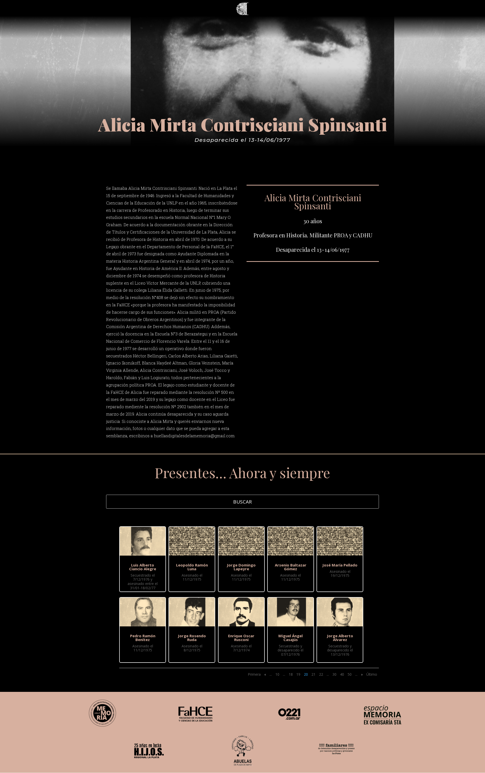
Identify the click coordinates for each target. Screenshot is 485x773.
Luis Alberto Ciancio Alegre (142, 566)
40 (342, 674)
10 (277, 674)
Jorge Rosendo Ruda (192, 637)
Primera (254, 674)
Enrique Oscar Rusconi (241, 637)
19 (298, 674)
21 (313, 674)
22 (321, 674)
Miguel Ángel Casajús (290, 637)
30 (334, 674)
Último (371, 674)
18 (291, 674)
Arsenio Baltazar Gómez (290, 566)
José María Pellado (339, 564)
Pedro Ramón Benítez (142, 637)
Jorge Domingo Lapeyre (241, 566)
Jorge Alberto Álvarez (340, 637)
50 (350, 674)
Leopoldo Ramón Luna (192, 566)
